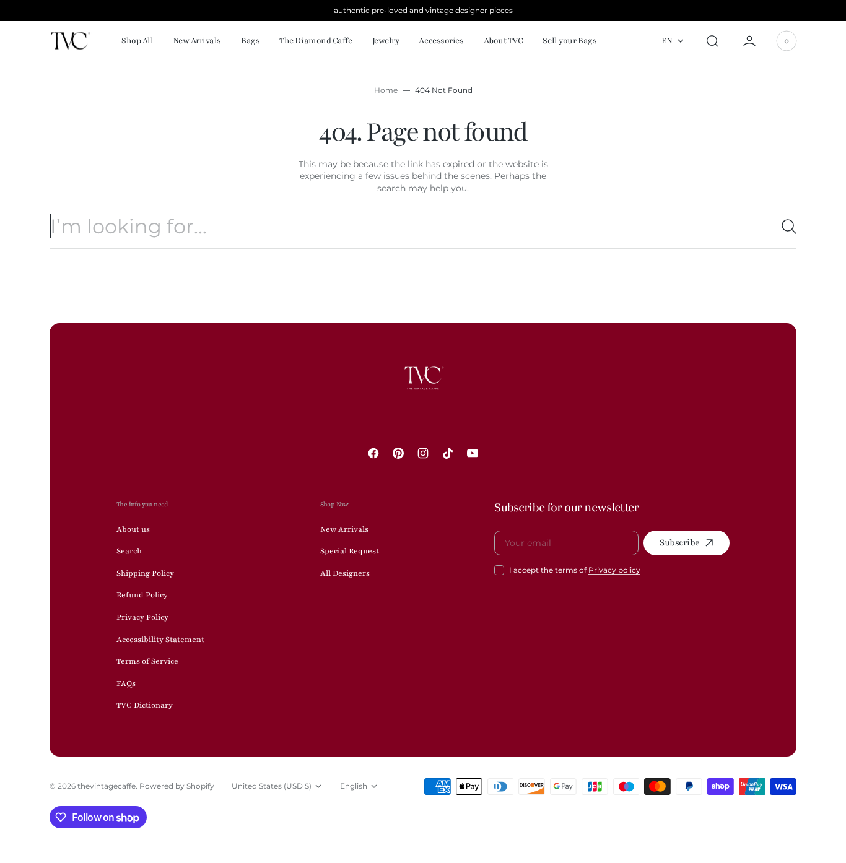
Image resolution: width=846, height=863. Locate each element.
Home (386, 90)
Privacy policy (614, 570)
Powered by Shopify (176, 786)
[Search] (784, 226)
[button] (712, 41)
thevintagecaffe (106, 786)
